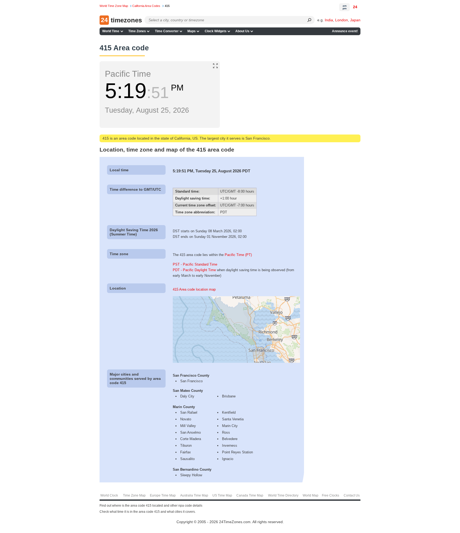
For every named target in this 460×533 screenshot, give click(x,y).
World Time (110, 31)
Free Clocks (330, 495)
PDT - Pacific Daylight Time (194, 270)
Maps (191, 31)
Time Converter (167, 31)
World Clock (109, 495)
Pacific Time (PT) (238, 255)
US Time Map (222, 495)
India (329, 20)
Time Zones (137, 31)
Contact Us (352, 495)
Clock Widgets (216, 31)
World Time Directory (283, 495)
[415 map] (236, 362)
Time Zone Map (134, 495)
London (341, 20)
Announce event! (345, 31)
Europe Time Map (163, 495)
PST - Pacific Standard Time (195, 264)
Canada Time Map (249, 495)
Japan (355, 20)
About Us (242, 31)
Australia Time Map (194, 495)
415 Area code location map (194, 289)
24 (355, 7)
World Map (310, 495)
